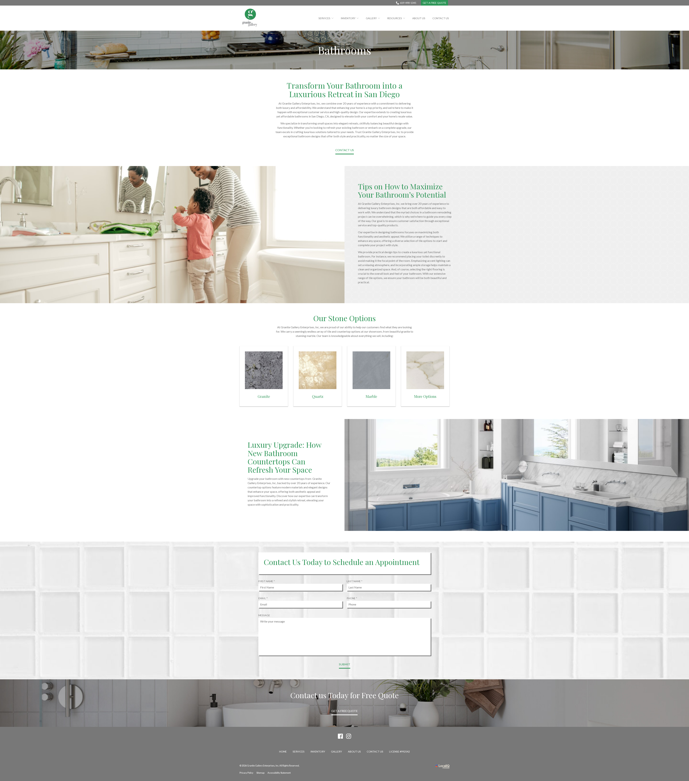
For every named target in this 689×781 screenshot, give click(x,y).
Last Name (355, 581)
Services (324, 18)
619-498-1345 (408, 2)
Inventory (348, 18)
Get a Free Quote (434, 2)
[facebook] (340, 736)
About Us (418, 18)
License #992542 (399, 751)
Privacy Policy (246, 772)
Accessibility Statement (279, 772)
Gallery (371, 18)
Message (264, 615)
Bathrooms (344, 50)
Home (283, 751)
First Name (267, 581)
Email (264, 598)
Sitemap (260, 772)
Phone (353, 598)
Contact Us (440, 18)
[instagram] (349, 736)
